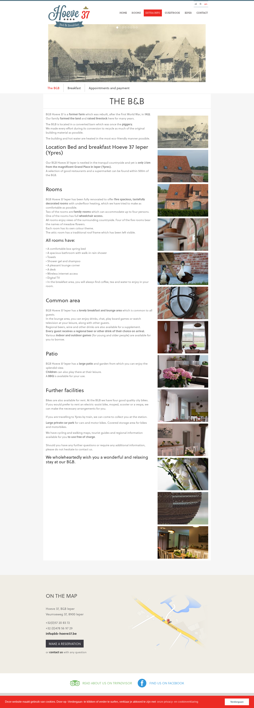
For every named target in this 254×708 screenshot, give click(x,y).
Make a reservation (65, 643)
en (205, 4)
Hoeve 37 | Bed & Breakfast (69, 16)
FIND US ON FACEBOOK (166, 683)
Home (123, 13)
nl (196, 4)
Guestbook (172, 13)
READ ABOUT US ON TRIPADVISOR (107, 683)
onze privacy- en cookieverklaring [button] (177, 701)
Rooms (136, 13)
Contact (202, 13)
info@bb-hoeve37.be (61, 633)
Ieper (188, 13)
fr (200, 4)
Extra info (152, 13)
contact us (56, 652)
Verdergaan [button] (237, 701)
